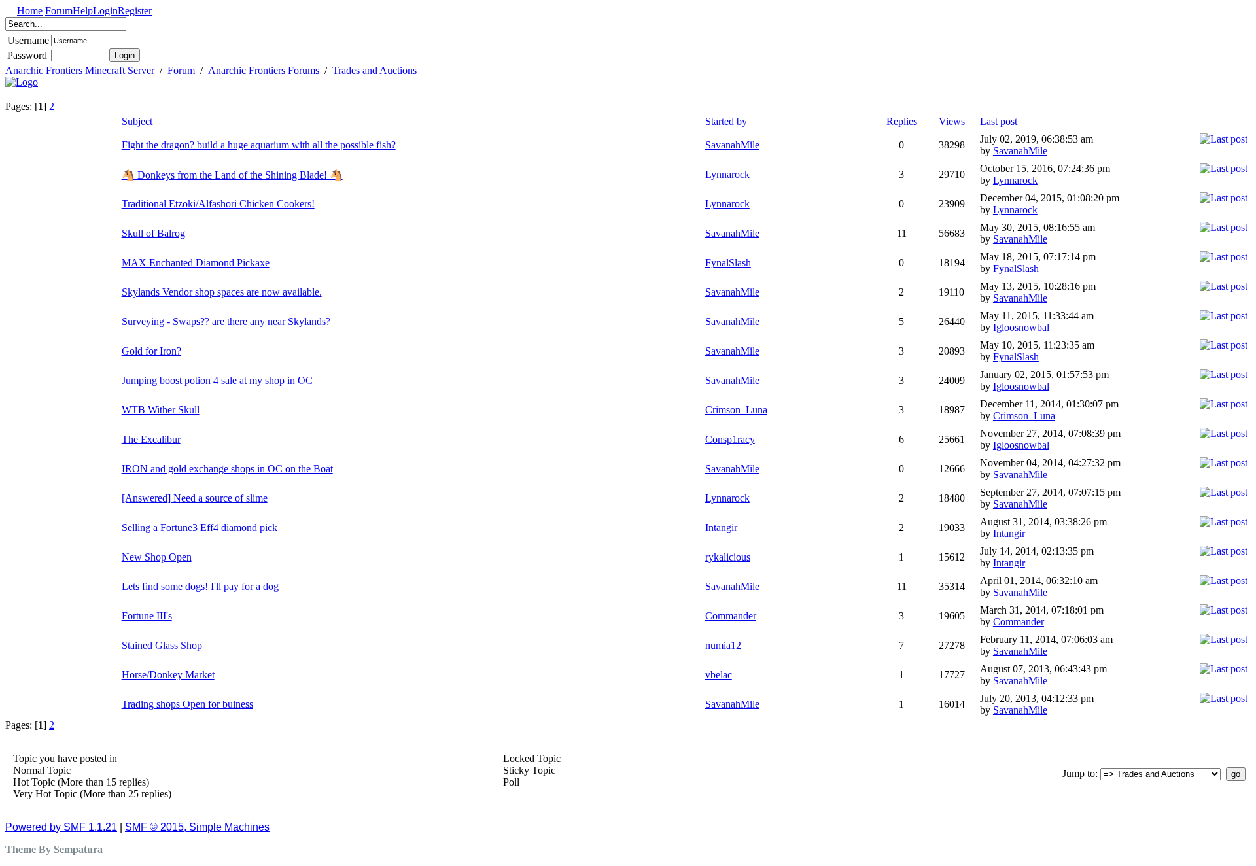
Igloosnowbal (1021, 327)
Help (83, 10)
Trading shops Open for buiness (187, 704)
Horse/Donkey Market (168, 674)
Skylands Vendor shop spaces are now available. (222, 292)
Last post (1000, 121)
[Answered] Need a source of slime (195, 498)
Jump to (1078, 773)
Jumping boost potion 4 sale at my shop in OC (217, 380)
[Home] (21, 82)
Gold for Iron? (151, 350)
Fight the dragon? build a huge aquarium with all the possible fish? (259, 144)
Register (135, 10)
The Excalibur (151, 439)
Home (30, 10)
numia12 (723, 645)
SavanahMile (732, 144)
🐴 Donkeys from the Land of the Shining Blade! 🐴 (232, 175)
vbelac (718, 674)
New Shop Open (157, 557)
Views (952, 121)
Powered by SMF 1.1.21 (61, 827)
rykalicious (727, 557)
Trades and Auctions (374, 70)
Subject (137, 121)
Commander (730, 615)
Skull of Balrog (153, 233)
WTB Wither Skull (161, 409)
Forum (59, 10)
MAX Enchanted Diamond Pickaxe (196, 262)
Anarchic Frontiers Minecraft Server (79, 70)
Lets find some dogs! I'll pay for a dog (200, 586)
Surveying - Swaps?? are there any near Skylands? (226, 321)
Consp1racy (730, 439)
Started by (726, 121)
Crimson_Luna (736, 409)
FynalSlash (728, 262)
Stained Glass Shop (162, 645)
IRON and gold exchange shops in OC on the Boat (227, 468)
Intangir (721, 527)
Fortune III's (147, 615)
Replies (901, 121)
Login (105, 10)
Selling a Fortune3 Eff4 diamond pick (199, 527)
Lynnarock (727, 174)
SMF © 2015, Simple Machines (197, 827)
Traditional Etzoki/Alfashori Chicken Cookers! (218, 203)
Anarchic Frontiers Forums (263, 70)
